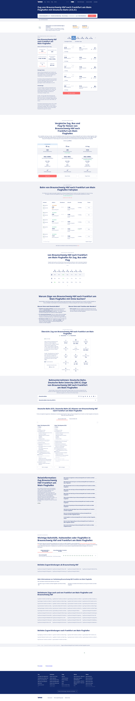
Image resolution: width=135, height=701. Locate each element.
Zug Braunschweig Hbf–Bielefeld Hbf (45, 617)
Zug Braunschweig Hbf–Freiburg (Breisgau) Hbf (47, 620)
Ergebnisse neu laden (67, 197)
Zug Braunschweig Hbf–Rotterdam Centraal (61, 620)
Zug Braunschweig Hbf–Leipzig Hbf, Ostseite (91, 617)
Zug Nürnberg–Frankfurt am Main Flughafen (76, 605)
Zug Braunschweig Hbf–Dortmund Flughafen (62, 622)
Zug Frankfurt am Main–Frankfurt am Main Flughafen (93, 598)
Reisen (87, 674)
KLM (63, 683)
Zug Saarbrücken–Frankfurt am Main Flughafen (77, 637)
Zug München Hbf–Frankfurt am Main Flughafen (92, 601)
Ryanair (63, 676)
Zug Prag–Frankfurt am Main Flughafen (90, 605)
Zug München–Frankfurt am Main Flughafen (61, 598)
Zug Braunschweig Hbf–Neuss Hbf (59, 569)
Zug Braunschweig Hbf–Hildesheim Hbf (90, 622)
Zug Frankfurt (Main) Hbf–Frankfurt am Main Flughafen (64, 605)
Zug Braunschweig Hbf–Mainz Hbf (74, 620)
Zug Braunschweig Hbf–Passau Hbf (75, 622)
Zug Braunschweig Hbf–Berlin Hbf (74, 569)
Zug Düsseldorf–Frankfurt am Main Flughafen (77, 603)
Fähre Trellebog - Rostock (79, 681)
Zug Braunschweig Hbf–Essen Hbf (89, 615)
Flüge (52, 1)
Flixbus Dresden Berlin (54, 681)
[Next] (95, 37)
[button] (65, 16)
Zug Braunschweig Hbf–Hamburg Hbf (60, 571)
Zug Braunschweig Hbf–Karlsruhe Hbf (45, 613)
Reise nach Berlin (89, 678)
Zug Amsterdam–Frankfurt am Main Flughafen (47, 605)
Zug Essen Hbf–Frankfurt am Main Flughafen (76, 634)
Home (39, 645)
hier (78, 245)
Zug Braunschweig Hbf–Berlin (73, 571)
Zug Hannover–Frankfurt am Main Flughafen (61, 608)
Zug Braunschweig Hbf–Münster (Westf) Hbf (76, 613)
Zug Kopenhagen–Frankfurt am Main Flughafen (47, 608)
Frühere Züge (46, 241)
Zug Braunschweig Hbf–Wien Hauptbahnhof (61, 613)
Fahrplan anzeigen (42, 66)
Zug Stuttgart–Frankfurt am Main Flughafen (46, 601)
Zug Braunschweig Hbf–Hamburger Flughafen (91, 613)
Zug (45, 1)
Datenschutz (67, 697)
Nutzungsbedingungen (58, 697)
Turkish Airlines (65, 678)
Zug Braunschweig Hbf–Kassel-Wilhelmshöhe (47, 615)
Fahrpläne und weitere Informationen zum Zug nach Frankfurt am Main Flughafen (82, 584)
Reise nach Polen (89, 681)
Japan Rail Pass (89, 676)
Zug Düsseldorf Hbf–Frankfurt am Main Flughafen (92, 634)
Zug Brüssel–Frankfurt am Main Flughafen (76, 608)
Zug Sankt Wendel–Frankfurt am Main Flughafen (47, 637)
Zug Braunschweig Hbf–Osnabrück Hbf (60, 615)
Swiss (63, 681)
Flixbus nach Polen (53, 676)
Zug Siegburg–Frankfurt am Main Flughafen (46, 634)
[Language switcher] (73, 2)
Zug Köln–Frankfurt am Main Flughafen (60, 601)
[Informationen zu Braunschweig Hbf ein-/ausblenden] (95, 555)
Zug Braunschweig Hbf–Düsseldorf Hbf (90, 610)
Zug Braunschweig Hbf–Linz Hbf (59, 617)
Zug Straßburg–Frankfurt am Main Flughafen (62, 610)
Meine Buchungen (81, 1)
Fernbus (48, 1)
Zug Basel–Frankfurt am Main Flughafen (90, 608)
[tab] (68, 41)
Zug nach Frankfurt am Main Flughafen (52, 645)
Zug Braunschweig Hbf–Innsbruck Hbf (75, 617)
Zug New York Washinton (43, 676)
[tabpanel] (67, 445)
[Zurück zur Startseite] (41, 2)
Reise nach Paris (89, 679)
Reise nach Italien (89, 683)
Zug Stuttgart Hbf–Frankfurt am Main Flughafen (47, 610)
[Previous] (51, 271)
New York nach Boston (42, 681)
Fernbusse (52, 674)
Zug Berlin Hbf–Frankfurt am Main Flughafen (76, 601)
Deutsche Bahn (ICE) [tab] (62, 418)
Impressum (50, 697)
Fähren (55, 1)
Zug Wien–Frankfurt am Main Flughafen (60, 603)
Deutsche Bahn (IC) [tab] (73, 418)
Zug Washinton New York (43, 678)
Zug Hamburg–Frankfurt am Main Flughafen (76, 598)
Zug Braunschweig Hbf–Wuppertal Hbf (45, 571)
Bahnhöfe (40, 683)
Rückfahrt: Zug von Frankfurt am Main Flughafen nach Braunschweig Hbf (52, 584)
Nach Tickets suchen (42, 52)
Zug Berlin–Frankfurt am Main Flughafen (46, 598)
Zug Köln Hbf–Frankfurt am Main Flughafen (46, 603)
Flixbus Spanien (53, 678)
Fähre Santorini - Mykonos (79, 676)
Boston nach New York (42, 679)
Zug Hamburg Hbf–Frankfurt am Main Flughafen (92, 603)
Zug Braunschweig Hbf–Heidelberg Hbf (90, 620)
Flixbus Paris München (54, 683)
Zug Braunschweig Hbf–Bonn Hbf (44, 622)
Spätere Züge (88, 241)
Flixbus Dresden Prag (54, 679)
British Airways (65, 679)
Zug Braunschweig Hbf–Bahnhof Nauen (90, 569)
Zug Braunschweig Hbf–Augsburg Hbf (75, 615)
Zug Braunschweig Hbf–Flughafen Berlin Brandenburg (48, 569)
